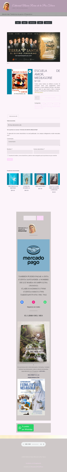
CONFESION (49, 103)
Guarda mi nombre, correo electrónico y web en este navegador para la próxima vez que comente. (33, 155)
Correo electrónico (39, 149)
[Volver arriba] (61, 466)
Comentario (10, 138)
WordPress (40, 466)
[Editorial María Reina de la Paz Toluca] (6, 6)
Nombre (9, 149)
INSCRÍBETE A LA (33, 375)
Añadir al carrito (51, 97)
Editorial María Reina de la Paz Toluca (33, 5)
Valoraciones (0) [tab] (13, 116)
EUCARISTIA (56, 103)
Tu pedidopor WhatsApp (27, 427)
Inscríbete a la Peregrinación (33, 463)
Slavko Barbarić (46, 106)
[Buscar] (40, 218)
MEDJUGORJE (38, 104)
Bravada (33, 466)
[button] (9, 47)
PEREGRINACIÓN (33, 377)
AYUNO (43, 103)
